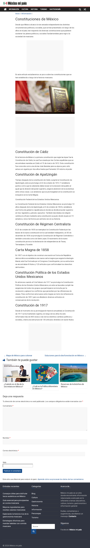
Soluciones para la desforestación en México (65, 355)
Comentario (8, 406)
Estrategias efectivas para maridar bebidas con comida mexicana (14, 523)
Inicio (17, 13)
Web (4, 462)
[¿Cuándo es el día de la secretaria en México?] (16, 365)
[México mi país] (5, 9)
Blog (33, 493)
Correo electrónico (11, 450)
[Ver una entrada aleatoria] (84, 9)
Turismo (43, 9)
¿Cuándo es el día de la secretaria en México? (14, 385)
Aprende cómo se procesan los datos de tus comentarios (60, 479)
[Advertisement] (45, 55)
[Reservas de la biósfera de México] (73, 365)
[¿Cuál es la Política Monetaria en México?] (45, 365)
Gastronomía (55, 9)
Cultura (25, 9)
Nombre (6, 438)
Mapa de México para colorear (18, 355)
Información (14, 9)
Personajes (36, 513)
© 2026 (6, 545)
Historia (34, 9)
